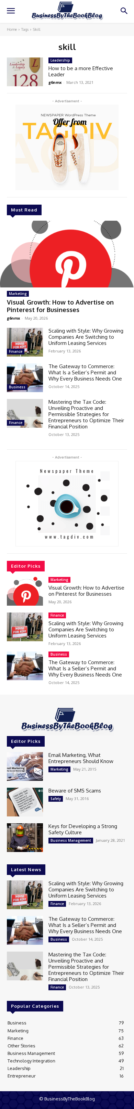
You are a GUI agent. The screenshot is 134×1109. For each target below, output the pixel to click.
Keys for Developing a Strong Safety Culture (82, 829)
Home (12, 29)
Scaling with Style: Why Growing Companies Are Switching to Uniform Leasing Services (85, 336)
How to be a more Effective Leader (80, 71)
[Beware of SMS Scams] (25, 802)
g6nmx (13, 318)
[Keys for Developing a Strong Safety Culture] (25, 837)
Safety (56, 798)
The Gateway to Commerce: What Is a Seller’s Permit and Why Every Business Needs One (85, 372)
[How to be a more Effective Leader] (25, 71)
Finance (15, 351)
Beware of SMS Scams (74, 790)
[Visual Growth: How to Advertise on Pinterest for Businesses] (67, 254)
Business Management (71, 840)
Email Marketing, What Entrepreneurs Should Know (80, 758)
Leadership (60, 60)
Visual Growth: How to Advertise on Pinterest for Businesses (60, 305)
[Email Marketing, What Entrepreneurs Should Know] (25, 766)
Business (17, 387)
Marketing (18, 293)
